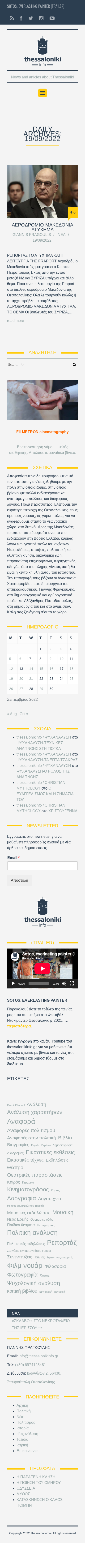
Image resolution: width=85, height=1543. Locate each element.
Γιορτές (35, 1145)
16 (51, 669)
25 (71, 678)
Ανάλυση (36, 1104)
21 (31, 678)
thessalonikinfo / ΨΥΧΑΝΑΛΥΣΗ (44, 737)
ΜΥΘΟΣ (23, 1494)
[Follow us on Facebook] (21, 18)
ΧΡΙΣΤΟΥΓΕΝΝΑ (62, 811)
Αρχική (22, 1405)
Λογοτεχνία (49, 1198)
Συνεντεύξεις (19, 1256)
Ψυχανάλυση (27, 1434)
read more (15, 321)
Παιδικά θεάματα (21, 1225)
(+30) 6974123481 (30, 1365)
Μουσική (62, 1212)
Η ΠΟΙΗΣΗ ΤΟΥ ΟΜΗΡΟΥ (39, 1483)
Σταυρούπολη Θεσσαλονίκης (31, 1382)
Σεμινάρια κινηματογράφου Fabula (29, 1250)
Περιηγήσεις (46, 1225)
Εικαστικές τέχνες (25, 1160)
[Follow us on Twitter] (31, 18)
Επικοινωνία (27, 1451)
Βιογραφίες (18, 1144)
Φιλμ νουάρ (24, 1265)
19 (11, 678)
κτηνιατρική (45, 1291)
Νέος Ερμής (17, 1219)
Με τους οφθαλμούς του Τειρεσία (25, 1205)
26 (11, 689)
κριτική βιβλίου (22, 1291)
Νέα (62, 235)
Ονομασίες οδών (41, 1219)
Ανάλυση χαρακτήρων (34, 1112)
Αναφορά (21, 1121)
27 (21, 689)
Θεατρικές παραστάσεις (35, 1175)
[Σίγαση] (64, 983)
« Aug (12, 714)
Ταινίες (39, 1257)
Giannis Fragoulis (32, 235)
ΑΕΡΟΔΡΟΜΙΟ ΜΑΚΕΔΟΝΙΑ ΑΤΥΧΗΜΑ (42, 227)
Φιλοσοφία (55, 1266)
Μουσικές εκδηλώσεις (28, 1212)
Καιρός (13, 1182)
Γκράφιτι (46, 1145)
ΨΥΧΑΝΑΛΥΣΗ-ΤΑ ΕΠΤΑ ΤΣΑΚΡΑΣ (47, 760)
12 (11, 669)
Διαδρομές (15, 1153)
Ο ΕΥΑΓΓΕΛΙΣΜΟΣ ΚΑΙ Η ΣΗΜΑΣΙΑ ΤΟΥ (45, 794)
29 (41, 689)
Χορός (45, 1275)
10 (62, 659)
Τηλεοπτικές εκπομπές (60, 1257)
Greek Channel (16, 1105)
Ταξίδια (22, 1439)
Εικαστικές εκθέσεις (50, 1152)
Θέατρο (15, 1167)
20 (21, 678)
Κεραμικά (28, 1182)
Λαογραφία (21, 1198)
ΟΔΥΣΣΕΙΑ (26, 1488)
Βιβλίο (65, 1138)
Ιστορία (23, 1428)
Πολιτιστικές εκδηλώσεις (26, 1244)
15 (41, 669)
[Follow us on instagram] (41, 18)
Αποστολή (19, 880)
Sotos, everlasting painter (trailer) (35, 6)
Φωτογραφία (22, 1275)
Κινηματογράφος (28, 1189)
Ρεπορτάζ (62, 1242)
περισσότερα (19, 1026)
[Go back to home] (42, 50)
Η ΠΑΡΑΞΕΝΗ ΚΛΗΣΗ (36, 1477)
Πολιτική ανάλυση (32, 1232)
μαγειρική (59, 1291)
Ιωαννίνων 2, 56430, (44, 1373)
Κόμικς (55, 1190)
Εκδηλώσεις (57, 1160)
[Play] (13, 983)
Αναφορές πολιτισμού (31, 1130)
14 (31, 669)
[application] (42, 968)
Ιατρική (22, 1445)
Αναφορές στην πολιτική (31, 1137)
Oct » (24, 714)
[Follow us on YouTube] (51, 18)
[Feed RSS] (12, 18)
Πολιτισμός (26, 1422)
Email (13, 858)
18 (71, 669)
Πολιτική (24, 1411)
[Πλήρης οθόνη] (71, 983)
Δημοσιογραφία (62, 1145)
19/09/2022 (42, 240)
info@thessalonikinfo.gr (38, 1356)
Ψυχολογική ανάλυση (33, 1283)
